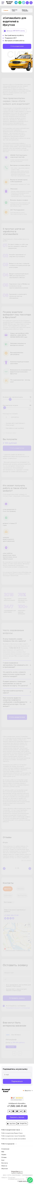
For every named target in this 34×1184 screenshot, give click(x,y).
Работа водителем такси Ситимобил (13, 1136)
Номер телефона (9, 976)
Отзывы (3, 1157)
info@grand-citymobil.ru (17, 1103)
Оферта (4, 1177)
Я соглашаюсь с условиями (16, 1006)
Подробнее (11, 1046)
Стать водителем (17, 46)
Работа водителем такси (10, 1130)
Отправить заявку (17, 998)
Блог (3, 1160)
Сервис (3, 1154)
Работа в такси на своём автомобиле (13, 1138)
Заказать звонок (27, 2)
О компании (5, 1149)
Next (20, 1053)
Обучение (4, 1168)
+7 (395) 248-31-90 (11, 915)
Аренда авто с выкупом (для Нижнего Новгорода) (16, 989)
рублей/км (15, 417)
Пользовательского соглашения (18, 1008)
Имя (5, 969)
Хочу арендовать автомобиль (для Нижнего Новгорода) (18, 985)
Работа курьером (7, 1144)
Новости (4, 1165)
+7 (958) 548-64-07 (14, 648)
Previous (14, 1053)
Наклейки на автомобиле (15, 428)
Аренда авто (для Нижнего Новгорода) (15, 424)
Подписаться (17, 1081)
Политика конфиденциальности (16, 1178)
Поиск (31, 2)
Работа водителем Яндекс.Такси (11, 1133)
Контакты (4, 1163)
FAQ (2, 1151)
